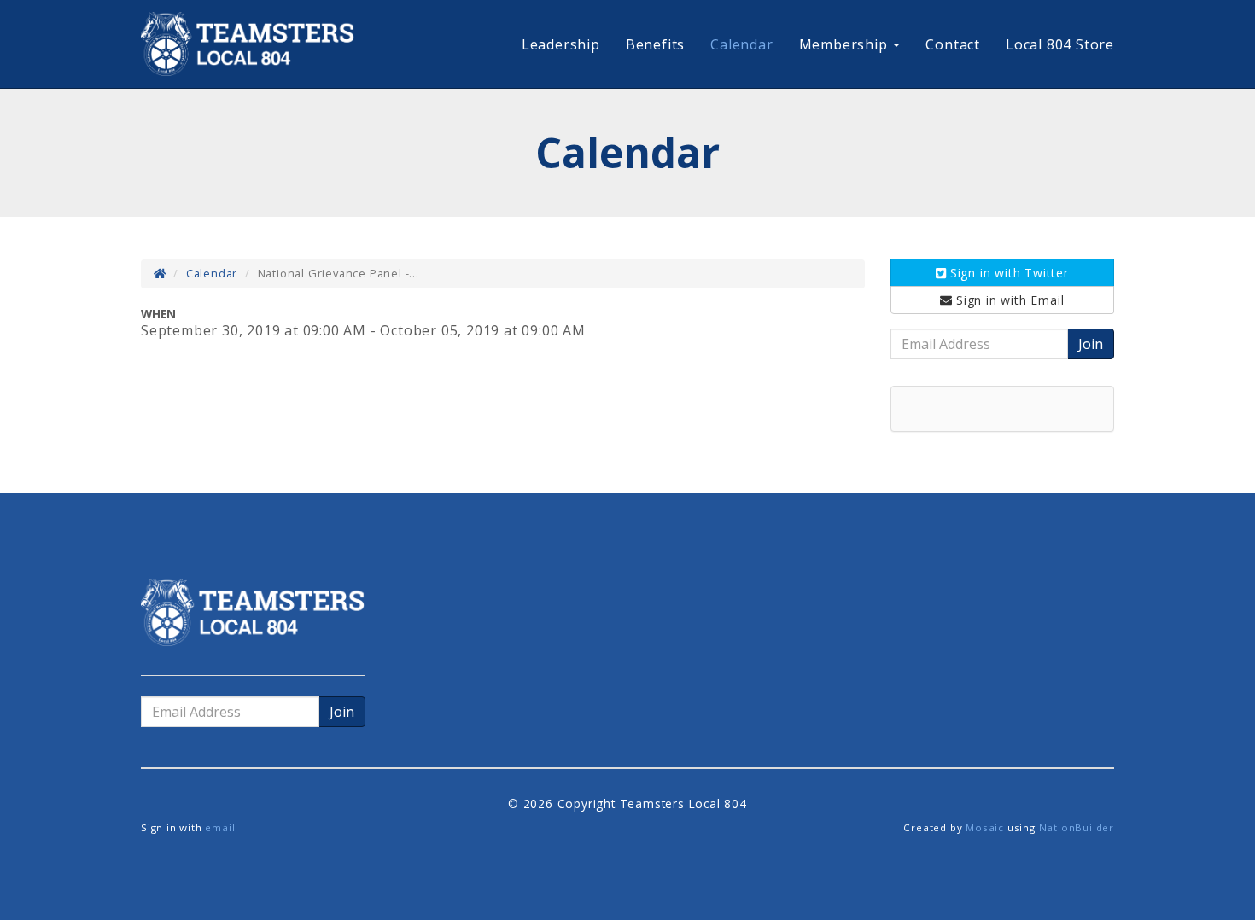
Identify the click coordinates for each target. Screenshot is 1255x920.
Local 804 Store (1060, 44)
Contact (952, 44)
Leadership (561, 44)
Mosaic (985, 827)
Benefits (655, 44)
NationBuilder (1076, 827)
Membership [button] (845, 44)
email (220, 827)
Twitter (1009, 273)
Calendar (741, 44)
